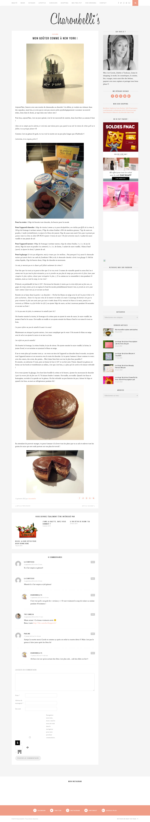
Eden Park (130, 112)
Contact (103, 3)
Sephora (113, 108)
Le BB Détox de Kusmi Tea (80, 521)
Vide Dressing (90, 3)
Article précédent (23, 506)
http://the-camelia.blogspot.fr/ (44, 623)
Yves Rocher (120, 108)
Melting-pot (77, 3)
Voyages (31, 3)
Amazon (109, 112)
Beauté (14, 3)
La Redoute (117, 110)
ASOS (124, 110)
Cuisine (55, 34)
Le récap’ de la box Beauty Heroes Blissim (124, 366)
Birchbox (106, 108)
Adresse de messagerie (19, 701)
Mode (23, 3)
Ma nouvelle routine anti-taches (126, 329)
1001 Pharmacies (131, 108)
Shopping (64, 3)
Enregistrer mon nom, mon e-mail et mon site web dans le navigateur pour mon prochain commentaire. (50, 726)
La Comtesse (29, 562)
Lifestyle (42, 3)
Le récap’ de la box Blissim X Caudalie (125, 354)
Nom (17, 695)
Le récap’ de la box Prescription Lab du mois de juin (126, 342)
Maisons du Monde (119, 112)
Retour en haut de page (127, 819)
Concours (53, 3)
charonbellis (32, 498)
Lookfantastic (108, 110)
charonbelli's (36, 595)
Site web (18, 709)
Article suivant (88, 506)
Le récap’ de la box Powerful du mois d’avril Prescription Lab (126, 378)
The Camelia (29, 614)
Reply (92, 562)
